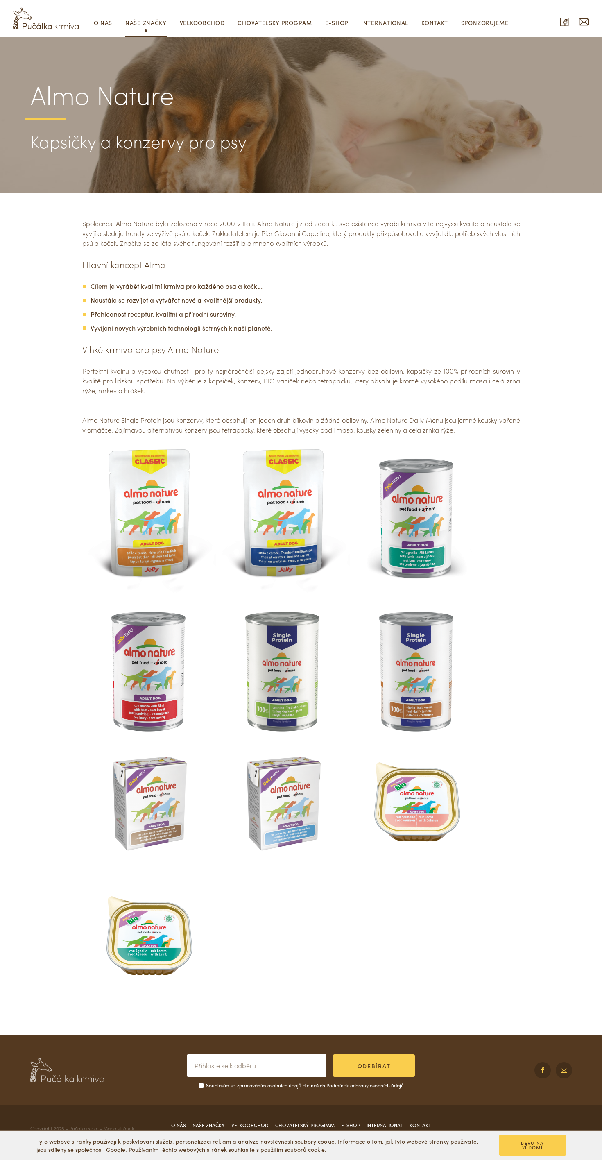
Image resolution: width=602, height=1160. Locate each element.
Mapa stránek (118, 1128)
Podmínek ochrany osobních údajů (365, 1085)
